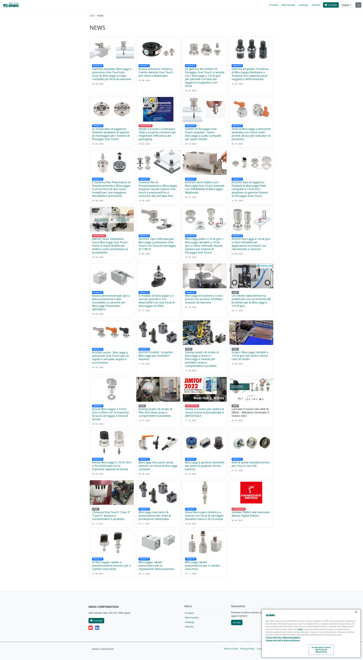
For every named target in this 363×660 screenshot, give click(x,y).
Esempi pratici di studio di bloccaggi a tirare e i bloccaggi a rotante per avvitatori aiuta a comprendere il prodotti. (202, 359)
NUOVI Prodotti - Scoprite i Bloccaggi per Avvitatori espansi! (156, 355)
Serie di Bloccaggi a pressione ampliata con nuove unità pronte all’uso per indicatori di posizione (251, 134)
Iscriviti (237, 622)
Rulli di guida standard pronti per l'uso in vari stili (250, 464)
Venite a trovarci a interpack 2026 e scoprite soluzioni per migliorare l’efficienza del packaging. (157, 134)
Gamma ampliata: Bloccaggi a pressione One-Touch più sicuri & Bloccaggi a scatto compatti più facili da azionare (111, 74)
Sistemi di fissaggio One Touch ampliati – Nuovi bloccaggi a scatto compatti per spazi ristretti (203, 134)
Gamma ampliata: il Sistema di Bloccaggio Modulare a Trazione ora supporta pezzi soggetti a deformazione (250, 74)
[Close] (356, 612)
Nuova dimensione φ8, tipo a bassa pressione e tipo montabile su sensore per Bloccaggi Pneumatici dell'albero (111, 302)
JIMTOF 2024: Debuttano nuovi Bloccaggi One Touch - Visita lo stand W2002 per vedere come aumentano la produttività (110, 245)
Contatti (332, 5)
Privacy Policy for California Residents (283, 637)
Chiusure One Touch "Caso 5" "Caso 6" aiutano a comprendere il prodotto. (111, 515)
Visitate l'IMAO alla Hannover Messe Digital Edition (251, 513)
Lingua (346, 5)
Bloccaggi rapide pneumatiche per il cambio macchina (202, 565)
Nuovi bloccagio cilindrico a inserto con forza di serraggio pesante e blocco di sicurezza (204, 515)
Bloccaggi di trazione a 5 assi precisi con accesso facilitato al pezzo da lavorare (204, 299)
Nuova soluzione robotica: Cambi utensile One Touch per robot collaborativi (156, 72)
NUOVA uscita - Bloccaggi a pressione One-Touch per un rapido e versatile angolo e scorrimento (110, 357)
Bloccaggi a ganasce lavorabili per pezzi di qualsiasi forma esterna (204, 465)
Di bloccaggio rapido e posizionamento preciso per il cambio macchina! (111, 565)
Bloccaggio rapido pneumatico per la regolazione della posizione (156, 565)
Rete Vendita (288, 5)
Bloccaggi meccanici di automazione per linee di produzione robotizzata (155, 515)
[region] (311, 633)
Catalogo (303, 5)
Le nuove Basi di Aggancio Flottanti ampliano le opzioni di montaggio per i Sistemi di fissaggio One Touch (111, 134)
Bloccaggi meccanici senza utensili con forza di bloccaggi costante (158, 465)
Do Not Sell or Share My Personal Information (321, 649)
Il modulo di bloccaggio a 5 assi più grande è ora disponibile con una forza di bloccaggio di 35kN (157, 301)
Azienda (316, 5)
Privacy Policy (247, 648)
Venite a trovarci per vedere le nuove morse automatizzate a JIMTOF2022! (204, 412)
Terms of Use (231, 648)
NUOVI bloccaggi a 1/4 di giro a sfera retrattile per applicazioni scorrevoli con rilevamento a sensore (251, 244)
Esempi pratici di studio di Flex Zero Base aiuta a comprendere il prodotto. (155, 412)
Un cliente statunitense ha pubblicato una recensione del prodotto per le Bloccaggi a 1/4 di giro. (251, 301)
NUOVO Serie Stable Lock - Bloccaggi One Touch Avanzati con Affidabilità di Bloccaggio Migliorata (204, 187)
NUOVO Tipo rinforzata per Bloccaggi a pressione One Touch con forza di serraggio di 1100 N (157, 244)
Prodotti (273, 5)
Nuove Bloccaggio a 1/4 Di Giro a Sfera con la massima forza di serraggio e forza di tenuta (110, 414)
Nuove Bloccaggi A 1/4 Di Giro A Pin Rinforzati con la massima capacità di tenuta (111, 465)
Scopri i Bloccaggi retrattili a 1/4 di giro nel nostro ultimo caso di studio (250, 355)
